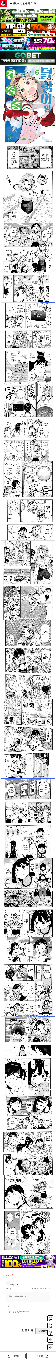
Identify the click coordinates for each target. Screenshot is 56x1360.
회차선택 (50, 1318)
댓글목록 (10, 1275)
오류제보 (50, 1326)
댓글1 (50, 1333)
